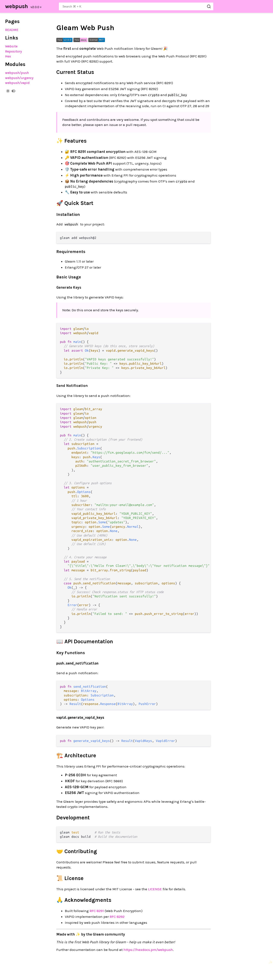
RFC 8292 (117, 916)
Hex (8, 56)
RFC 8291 (97, 911)
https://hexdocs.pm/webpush (148, 949)
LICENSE (155, 889)
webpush (16, 6)
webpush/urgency (19, 78)
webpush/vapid (17, 83)
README (11, 30)
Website (11, 46)
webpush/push (17, 73)
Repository (13, 51)
